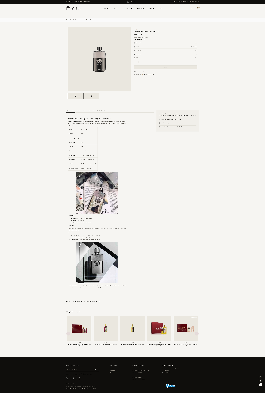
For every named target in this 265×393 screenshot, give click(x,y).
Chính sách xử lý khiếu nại (138, 372)
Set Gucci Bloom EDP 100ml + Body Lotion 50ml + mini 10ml (186, 345)
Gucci (74, 19)
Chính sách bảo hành (137, 377)
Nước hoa (139, 8)
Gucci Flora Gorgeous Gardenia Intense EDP (106, 344)
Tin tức (150, 8)
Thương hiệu (128, 8)
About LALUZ (116, 8)
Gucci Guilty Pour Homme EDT (85, 19)
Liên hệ (160, 8)
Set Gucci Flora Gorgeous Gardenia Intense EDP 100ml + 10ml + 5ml (79, 345)
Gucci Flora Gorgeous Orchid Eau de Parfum (132, 344)
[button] (68, 334)
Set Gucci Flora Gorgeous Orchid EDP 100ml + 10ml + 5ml (159, 345)
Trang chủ (68, 19)
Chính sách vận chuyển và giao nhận (140, 370)
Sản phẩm (112, 370)
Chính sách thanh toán (137, 375)
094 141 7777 (166, 370)
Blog (111, 372)
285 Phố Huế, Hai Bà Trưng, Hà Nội (171, 368)
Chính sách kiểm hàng (137, 368)
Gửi (95, 369)
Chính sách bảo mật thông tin (139, 379)
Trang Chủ (106, 8)
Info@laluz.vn (167, 372)
